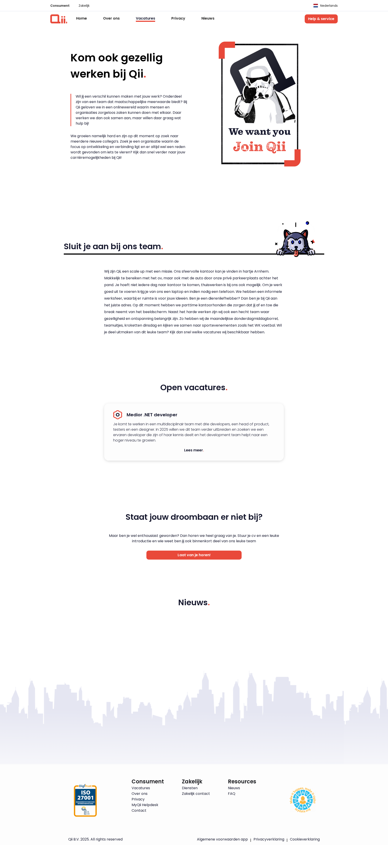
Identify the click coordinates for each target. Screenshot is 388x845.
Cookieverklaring (305, 839)
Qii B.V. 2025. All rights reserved (95, 839)
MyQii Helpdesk (145, 805)
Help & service (321, 18)
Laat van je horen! (194, 555)
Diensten (190, 788)
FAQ (231, 793)
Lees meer (194, 450)
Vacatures (145, 18)
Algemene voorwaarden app (222, 839)
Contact (139, 810)
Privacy (178, 18)
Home (81, 18)
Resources (242, 781)
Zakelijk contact (196, 793)
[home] (58, 18)
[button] (323, 5)
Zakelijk (84, 5)
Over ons (111, 18)
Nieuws (207, 18)
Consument (60, 5)
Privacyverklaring (269, 839)
